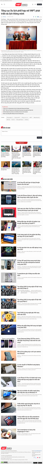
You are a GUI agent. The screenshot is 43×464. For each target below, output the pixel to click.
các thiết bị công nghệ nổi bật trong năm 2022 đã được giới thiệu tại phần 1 (25, 291)
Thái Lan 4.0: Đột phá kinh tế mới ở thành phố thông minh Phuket (16, 108)
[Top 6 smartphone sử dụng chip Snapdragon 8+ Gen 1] (8, 434)
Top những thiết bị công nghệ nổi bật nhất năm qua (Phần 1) (29, 300)
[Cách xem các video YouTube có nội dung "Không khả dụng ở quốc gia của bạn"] (8, 212)
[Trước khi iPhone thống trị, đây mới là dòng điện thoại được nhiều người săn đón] (8, 199)
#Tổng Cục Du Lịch (25, 117)
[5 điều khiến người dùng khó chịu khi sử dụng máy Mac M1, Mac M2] (8, 408)
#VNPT (31, 117)
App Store (35, 462)
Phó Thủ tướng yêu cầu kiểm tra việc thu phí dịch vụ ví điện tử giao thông (5, 154)
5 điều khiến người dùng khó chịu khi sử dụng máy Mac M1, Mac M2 (28, 404)
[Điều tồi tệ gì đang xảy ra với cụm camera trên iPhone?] (8, 356)
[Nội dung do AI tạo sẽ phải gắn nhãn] (5, 164)
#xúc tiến (13, 119)
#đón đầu (8, 119)
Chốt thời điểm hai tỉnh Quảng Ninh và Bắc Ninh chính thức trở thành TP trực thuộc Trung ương (16, 171)
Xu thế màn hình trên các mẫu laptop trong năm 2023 (29, 248)
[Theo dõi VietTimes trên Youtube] (37, 457)
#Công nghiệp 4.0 (10, 117)
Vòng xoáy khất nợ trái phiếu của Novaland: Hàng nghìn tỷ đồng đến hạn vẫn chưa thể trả (26, 171)
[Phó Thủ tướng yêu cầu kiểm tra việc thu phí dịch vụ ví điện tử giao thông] (5, 149)
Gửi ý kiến (39, 137)
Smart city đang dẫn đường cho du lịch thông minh (13, 113)
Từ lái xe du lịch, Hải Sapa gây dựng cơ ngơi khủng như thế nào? (37, 154)
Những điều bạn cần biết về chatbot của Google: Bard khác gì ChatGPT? (28, 222)
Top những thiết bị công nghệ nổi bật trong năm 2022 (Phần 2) (29, 287)
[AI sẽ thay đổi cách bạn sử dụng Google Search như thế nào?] (8, 186)
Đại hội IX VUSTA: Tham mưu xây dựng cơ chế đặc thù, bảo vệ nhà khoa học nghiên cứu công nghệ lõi (16, 156)
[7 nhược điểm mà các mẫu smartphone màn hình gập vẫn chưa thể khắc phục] (8, 421)
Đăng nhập (39, 4)
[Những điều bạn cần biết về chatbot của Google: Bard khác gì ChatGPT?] (8, 225)
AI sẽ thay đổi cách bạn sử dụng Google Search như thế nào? (28, 183)
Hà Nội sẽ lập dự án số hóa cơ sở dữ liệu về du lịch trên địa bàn (15, 111)
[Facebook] (33, 16)
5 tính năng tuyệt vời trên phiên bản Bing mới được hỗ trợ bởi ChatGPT (28, 235)
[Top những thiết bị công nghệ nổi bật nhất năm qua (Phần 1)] (8, 304)
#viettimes (26, 119)
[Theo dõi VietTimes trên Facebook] (34, 457)
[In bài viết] (35, 16)
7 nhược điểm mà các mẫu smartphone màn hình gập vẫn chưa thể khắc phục (28, 417)
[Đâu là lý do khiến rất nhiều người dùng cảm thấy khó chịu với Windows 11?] (8, 395)
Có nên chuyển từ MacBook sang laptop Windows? (28, 365)
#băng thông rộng (36, 117)
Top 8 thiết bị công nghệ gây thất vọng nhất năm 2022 (28, 313)
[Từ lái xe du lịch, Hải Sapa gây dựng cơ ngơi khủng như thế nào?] (37, 149)
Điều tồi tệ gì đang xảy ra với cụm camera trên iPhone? (29, 352)
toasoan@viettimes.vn (38, 450)
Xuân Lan (4, 16)
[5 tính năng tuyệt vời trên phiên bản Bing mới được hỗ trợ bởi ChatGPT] (8, 238)
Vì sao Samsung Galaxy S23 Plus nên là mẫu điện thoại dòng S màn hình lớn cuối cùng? (28, 340)
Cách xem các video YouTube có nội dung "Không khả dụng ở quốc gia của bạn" (29, 209)
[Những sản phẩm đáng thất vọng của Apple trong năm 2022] (8, 330)
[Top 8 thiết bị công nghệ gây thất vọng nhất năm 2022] (8, 317)
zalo (35, 457)
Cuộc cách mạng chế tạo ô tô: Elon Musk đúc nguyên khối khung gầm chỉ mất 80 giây (37, 171)
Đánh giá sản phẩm (7, 179)
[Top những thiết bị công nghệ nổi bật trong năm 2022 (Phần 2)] (8, 291)
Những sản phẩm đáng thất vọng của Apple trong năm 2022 (29, 326)
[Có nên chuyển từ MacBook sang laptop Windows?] (8, 369)
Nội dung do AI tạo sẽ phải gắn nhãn (5, 169)
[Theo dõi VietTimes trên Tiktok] (39, 457)
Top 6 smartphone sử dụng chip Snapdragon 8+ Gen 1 (26, 430)
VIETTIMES (21, 4)
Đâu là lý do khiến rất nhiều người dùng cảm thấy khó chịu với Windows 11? (28, 391)
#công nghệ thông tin (19, 119)
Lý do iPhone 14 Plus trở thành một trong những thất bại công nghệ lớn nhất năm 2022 (29, 379)
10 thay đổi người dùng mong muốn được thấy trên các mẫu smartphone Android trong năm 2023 (28, 262)
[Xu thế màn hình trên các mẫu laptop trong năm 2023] (8, 251)
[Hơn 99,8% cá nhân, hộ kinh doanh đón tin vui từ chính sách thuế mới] (26, 149)
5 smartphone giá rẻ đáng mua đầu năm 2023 (28, 274)
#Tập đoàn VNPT (17, 117)
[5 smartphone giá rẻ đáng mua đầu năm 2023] (8, 278)
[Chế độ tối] (35, 4)
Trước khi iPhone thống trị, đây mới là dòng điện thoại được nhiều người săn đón (29, 196)
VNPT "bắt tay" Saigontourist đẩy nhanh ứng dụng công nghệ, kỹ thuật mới (18, 110)
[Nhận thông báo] (32, 4)
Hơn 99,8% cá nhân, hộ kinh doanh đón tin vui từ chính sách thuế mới (26, 154)
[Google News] (39, 16)
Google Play (40, 462)
